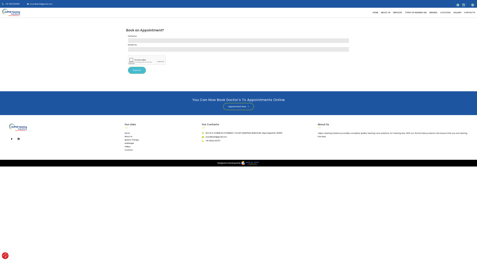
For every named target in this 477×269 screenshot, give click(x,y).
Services (397, 12)
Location (445, 12)
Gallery (457, 12)
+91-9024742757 (213, 140)
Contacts (469, 12)
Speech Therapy (132, 140)
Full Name (132, 36)
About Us (385, 12)
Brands (433, 12)
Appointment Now (237, 106)
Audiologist (129, 143)
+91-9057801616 (12, 4)
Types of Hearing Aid (416, 12)
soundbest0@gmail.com (41, 4)
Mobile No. (132, 45)
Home (375, 12)
